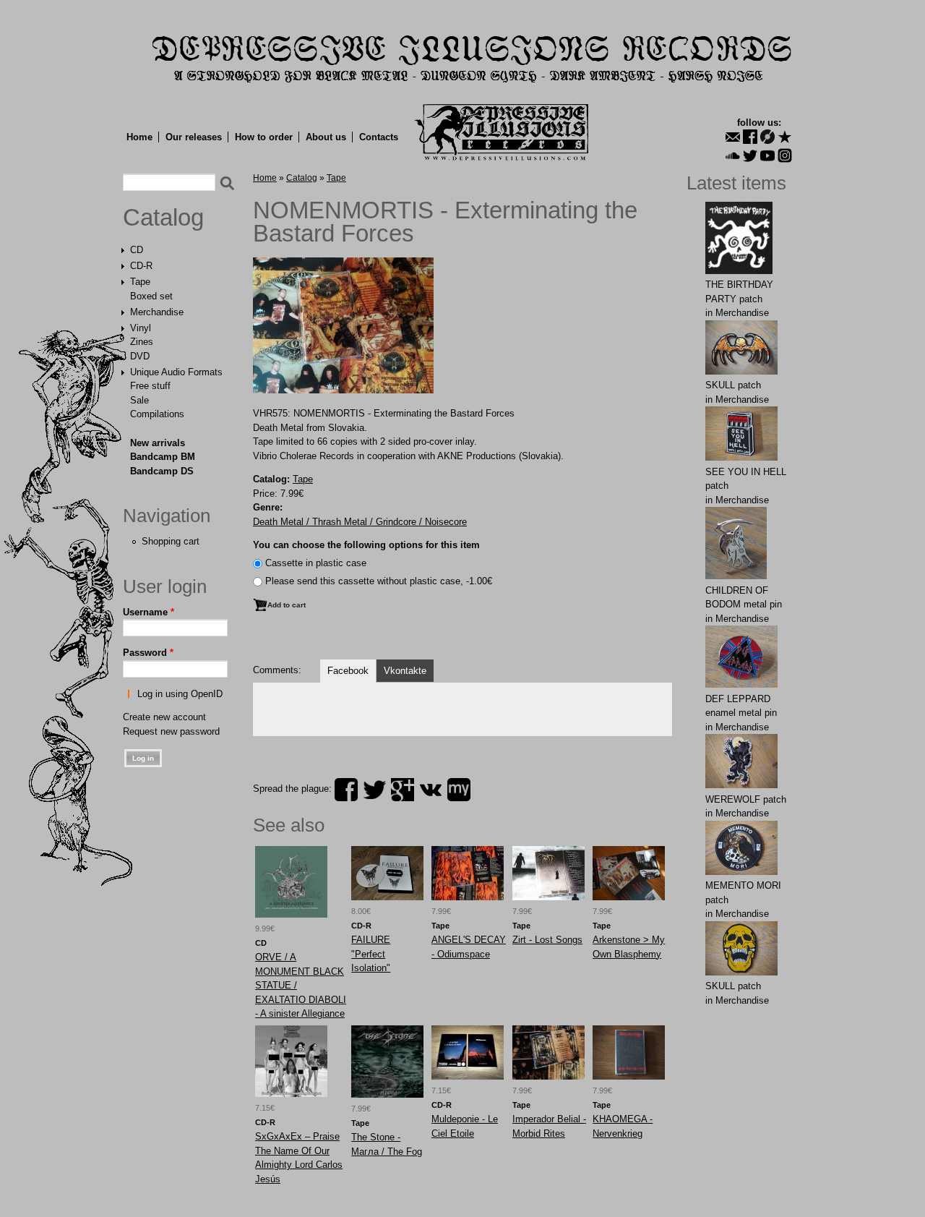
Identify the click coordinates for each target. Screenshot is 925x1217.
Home (139, 137)
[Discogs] (767, 136)
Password (148, 652)
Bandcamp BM (162, 456)
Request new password (171, 731)
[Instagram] (785, 155)
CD (136, 249)
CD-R (141, 265)
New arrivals (157, 442)
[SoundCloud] (733, 155)
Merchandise (157, 312)
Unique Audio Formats (176, 372)
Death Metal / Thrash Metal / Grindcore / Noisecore (360, 521)
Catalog (163, 218)
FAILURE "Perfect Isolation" (370, 953)
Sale (139, 400)
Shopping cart (170, 541)
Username (148, 612)
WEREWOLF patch (745, 799)
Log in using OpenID (180, 693)
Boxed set (151, 296)
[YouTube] (767, 155)
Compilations (157, 414)
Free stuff (150, 385)
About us (326, 137)
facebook (346, 789)
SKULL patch (733, 385)
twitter (374, 789)
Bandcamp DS (162, 471)
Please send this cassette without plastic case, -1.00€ (378, 581)
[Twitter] (750, 155)
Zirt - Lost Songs (547, 939)
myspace (458, 789)
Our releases (193, 137)
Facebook (348, 670)
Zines (141, 341)
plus (402, 789)
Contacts (378, 137)
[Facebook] (750, 136)
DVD (140, 356)
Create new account (164, 717)
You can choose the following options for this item (366, 544)
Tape (140, 281)
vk (430, 789)
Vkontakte (405, 670)
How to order (264, 137)
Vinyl (140, 328)
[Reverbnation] (785, 136)
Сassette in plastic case (315, 563)
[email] (733, 136)
